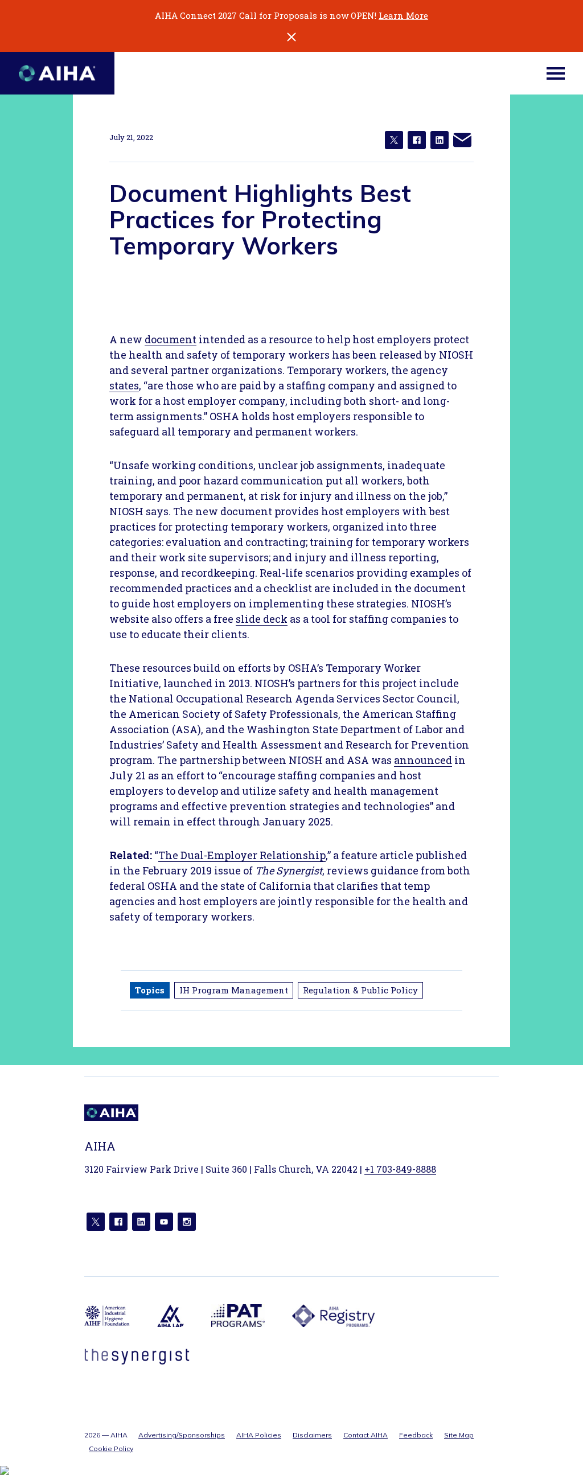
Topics (150, 990)
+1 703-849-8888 (400, 1169)
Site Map (459, 1435)
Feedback (416, 1435)
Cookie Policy (111, 1448)
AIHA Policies (258, 1435)
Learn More (403, 15)
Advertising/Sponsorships (181, 1435)
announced (423, 760)
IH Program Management (233, 990)
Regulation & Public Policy (360, 990)
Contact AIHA (365, 1435)
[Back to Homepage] (57, 73)
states (124, 385)
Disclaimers (312, 1435)
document (170, 339)
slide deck (262, 619)
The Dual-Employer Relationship (242, 855)
